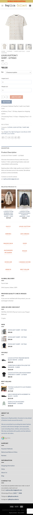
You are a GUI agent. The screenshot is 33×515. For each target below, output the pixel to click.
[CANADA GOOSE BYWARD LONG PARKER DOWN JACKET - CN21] (8, 199)
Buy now (6, 102)
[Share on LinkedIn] (18, 137)
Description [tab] (5, 148)
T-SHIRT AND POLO (19, 51)
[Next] (28, 27)
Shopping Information (8, 465)
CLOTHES (9, 51)
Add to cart (16, 97)
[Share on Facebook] (6, 137)
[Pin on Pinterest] (15, 137)
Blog (2, 476)
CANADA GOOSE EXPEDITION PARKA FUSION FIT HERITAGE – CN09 (24, 214)
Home (3, 51)
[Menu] (2, 5)
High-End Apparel (15, 132)
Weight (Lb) (7, 86)
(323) (15, 493)
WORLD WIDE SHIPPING (16, 1)
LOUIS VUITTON (17, 127)
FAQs (3, 469)
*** (17, 493)
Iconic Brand (24, 132)
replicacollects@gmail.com (11, 179)
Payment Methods (7, 449)
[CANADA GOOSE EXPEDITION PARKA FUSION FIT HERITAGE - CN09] (24, 199)
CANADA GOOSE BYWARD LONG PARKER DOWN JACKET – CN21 (8, 214)
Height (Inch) (7, 78)
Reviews (3, 455)
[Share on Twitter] (9, 137)
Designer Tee (7, 132)
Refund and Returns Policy (9, 452)
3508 (20, 493)
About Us (4, 472)
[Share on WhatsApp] (2, 137)
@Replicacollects (13, 496)
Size (2, 72)
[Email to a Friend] (12, 137)
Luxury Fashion (11, 133)
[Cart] (30, 5)
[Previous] (4, 27)
